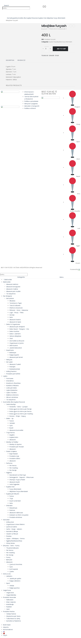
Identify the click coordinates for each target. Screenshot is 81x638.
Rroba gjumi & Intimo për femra (20, 411)
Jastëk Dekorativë (15, 348)
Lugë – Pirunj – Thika (16, 313)
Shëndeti (9, 506)
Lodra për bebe (11, 388)
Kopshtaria (10, 350)
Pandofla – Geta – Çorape (18, 407)
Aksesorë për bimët (16, 357)
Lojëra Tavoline (11, 393)
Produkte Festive (9, 611)
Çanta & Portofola (15, 564)
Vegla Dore (10, 593)
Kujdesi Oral (52, 42)
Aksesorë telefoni (12, 284)
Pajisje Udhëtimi (14, 581)
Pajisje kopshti (14, 355)
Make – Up (9, 418)
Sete (11, 317)
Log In (5, 635)
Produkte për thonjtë (16, 447)
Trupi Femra (10, 433)
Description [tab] (10, 60)
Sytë (11, 426)
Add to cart (61, 49)
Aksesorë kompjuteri (13, 287)
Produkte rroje (14, 456)
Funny (8, 557)
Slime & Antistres (12, 397)
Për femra (12, 466)
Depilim (12, 435)
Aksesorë (12, 440)
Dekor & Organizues (13, 324)
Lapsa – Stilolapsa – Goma (15, 539)
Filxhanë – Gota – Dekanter (18, 310)
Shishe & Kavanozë (16, 308)
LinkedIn (51, 55)
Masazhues (13, 508)
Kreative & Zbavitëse (13, 383)
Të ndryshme (11, 294)
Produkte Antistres (15, 517)
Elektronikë (6, 282)
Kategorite (21, 277)
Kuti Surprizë (13, 569)
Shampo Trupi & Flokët (17, 480)
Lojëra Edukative (11, 390)
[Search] (31, 8)
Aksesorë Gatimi (15, 320)
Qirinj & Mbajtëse (15, 336)
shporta (5, 627)
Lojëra (5, 376)
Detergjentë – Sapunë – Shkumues (21, 477)
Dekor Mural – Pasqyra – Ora (19, 329)
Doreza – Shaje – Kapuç (17, 416)
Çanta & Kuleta (11, 527)
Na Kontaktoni (8, 630)
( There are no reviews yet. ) (57, 29)
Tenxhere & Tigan (15, 303)
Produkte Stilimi (14, 458)
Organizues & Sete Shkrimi (15, 524)
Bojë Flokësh (13, 454)
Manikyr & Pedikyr (12, 442)
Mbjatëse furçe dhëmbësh (64, 42)
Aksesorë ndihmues (16, 513)
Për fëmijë (12, 470)
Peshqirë (12, 367)
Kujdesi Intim (13, 437)
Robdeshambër (14, 369)
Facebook (45, 55)
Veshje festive (11, 614)
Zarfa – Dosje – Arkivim (14, 529)
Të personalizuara (12, 548)
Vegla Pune (7, 590)
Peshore (12, 510)
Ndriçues (9, 360)
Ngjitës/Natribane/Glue (14, 541)
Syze (11, 567)
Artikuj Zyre (10, 522)
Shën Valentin (11, 602)
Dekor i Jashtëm (15, 334)
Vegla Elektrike (11, 595)
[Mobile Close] (1, 272)
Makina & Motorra (12, 395)
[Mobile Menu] (1, 3)
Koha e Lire (7, 574)
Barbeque (12, 353)
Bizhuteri (9, 560)
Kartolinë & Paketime (13, 621)
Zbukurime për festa (13, 616)
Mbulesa (12, 301)
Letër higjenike (14, 484)
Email (57, 55)
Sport (8, 583)
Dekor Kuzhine (14, 331)
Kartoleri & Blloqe (12, 531)
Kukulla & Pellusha (12, 386)
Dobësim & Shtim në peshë (18, 515)
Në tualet (9, 362)
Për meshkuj (13, 468)
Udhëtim (9, 576)
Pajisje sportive (14, 588)
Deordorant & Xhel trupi (17, 475)
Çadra (11, 571)
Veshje (11, 586)
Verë (7, 609)
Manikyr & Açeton (15, 444)
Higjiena (9, 473)
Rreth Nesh (7, 625)
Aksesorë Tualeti (15, 364)
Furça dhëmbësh (15, 489)
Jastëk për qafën (15, 579)
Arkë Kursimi (13, 346)
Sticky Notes (10, 543)
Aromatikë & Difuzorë (16, 341)
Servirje (11, 315)
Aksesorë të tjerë (15, 322)
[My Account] (36, 6)
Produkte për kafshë (13, 374)
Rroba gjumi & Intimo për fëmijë (20, 409)
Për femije (9, 555)
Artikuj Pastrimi (11, 371)
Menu (62, 277)
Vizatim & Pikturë (12, 534)
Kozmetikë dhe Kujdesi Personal (14, 402)
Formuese (9, 378)
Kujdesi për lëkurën (12, 494)
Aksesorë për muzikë (13, 291)
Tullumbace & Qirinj (13, 619)
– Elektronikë (7, 280)
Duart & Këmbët (15, 501)
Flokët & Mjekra (11, 451)
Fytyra (11, 421)
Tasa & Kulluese (14, 305)
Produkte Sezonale (9, 597)
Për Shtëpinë (7, 296)
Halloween (9, 600)
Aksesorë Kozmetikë (16, 430)
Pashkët (9, 607)
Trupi (11, 499)
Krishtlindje (10, 604)
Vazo (11, 338)
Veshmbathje (11, 404)
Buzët (11, 428)
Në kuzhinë (10, 298)
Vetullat (12, 423)
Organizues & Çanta (16, 343)
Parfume (9, 463)
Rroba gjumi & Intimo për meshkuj (21, 414)
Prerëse (8, 536)
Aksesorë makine (12, 289)
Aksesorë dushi (14, 482)
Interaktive (10, 381)
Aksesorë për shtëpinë (17, 327)
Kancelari (6, 520)
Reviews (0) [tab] (21, 60)
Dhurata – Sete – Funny (11, 546)
